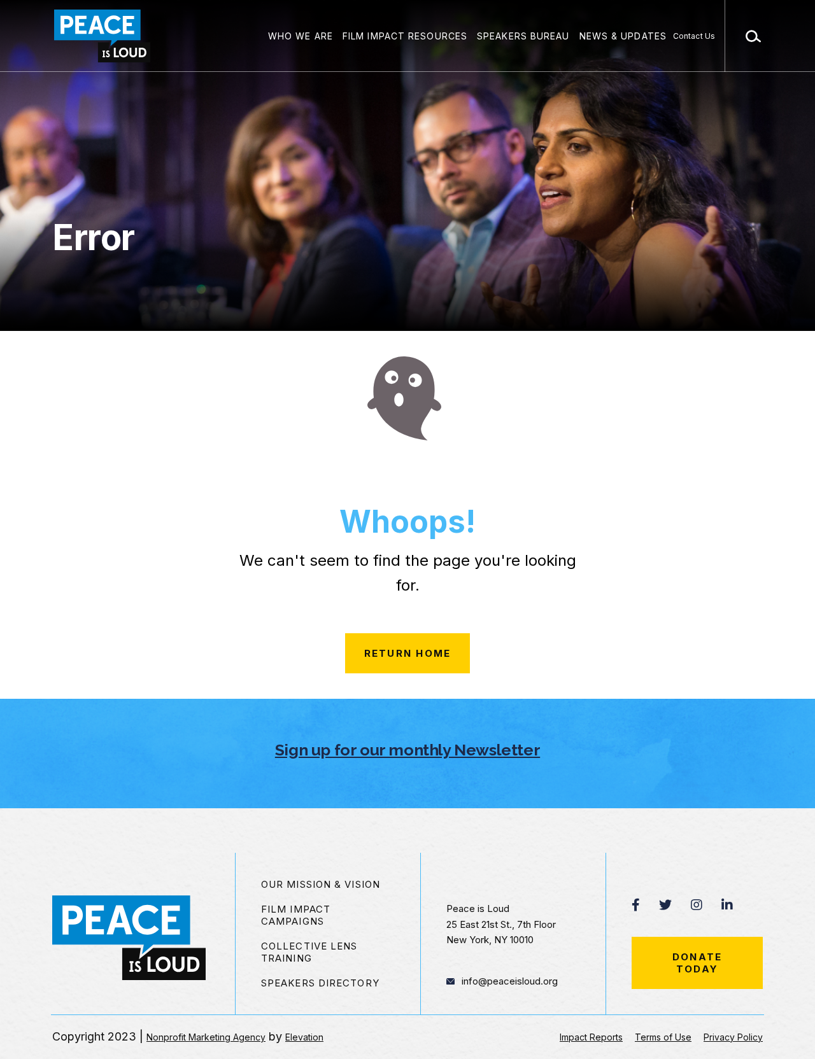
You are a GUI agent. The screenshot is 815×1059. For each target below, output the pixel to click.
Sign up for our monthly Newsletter (407, 749)
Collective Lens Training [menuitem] (309, 952)
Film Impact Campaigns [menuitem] (295, 915)
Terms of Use (663, 1037)
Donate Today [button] (697, 963)
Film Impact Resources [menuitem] (405, 36)
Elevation (304, 1037)
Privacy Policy (733, 1037)
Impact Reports (591, 1037)
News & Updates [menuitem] (623, 36)
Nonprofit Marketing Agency (206, 1037)
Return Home (407, 653)
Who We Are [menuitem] (300, 36)
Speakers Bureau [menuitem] (523, 36)
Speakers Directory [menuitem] (320, 983)
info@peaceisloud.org (510, 981)
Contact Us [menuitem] (694, 36)
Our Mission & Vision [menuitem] (320, 884)
